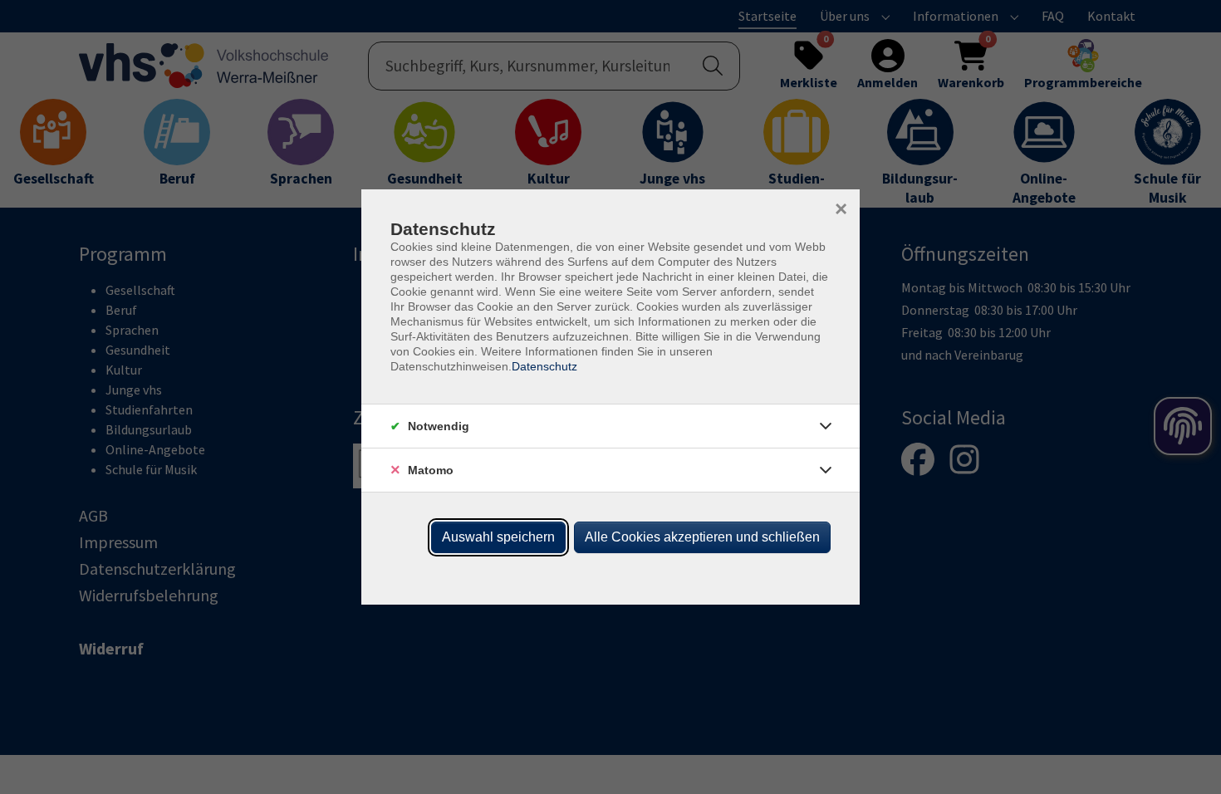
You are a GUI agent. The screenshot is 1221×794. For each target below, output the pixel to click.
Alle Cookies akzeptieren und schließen (702, 537)
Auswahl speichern (498, 537)
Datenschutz (544, 366)
